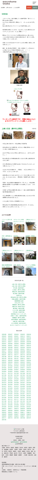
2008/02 (16, 416)
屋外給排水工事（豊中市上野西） (19, 297)
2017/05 (10, 375)
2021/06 (16, 356)
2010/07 (22, 405)
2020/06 (29, 360)
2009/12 (4, 408)
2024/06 (10, 343)
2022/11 (4, 351)
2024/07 (4, 343)
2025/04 (10, 340)
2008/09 (4, 414)
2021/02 (10, 358)
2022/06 (4, 353)
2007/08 (22, 418)
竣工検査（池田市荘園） (19, 293)
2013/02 (16, 393)
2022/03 (22, 353)
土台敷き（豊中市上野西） (19, 289)
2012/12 (29, 393)
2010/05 (4, 406)
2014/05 (16, 388)
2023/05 (29, 347)
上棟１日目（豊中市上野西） (19, 286)
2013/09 (4, 392)
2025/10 (4, 338)
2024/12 (4, 341)
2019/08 (29, 364)
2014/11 (10, 386)
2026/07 (10, 334)
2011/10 (22, 399)
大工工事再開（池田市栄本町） (19, 323)
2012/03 (22, 397)
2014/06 (10, 388)
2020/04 (10, 362)
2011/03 (4, 403)
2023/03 (10, 349)
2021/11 (16, 354)
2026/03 (4, 336)
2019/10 (16, 364)
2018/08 (10, 369)
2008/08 (10, 414)
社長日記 (5, 14)
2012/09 (16, 395)
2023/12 (16, 345)
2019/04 (22, 366)
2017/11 (4, 373)
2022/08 (22, 351)
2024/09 (22, 341)
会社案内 (3, 7)
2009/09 (22, 408)
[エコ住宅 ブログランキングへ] (14, 112)
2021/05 (22, 356)
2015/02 (22, 384)
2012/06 (4, 397)
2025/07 (22, 338)
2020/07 (22, 360)
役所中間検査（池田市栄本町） (19, 319)
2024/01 (10, 345)
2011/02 (10, 403)
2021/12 (10, 354)
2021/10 (22, 354)
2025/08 (16, 338)
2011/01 (16, 403)
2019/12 (4, 364)
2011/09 (29, 399)
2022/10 (10, 351)
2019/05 (16, 366)
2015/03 (16, 384)
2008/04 (4, 416)
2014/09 (22, 386)
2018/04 (4, 371)
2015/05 (4, 384)
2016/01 (16, 380)
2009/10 (16, 408)
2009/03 (29, 410)
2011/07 (10, 401)
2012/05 (10, 397)
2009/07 (4, 410)
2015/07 (22, 382)
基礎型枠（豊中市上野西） (19, 304)
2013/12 (16, 390)
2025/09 (10, 338)
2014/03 (29, 388)
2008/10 (29, 412)
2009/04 (22, 410)
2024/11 (10, 341)
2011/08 (4, 401)
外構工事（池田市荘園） (19, 321)
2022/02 (29, 353)
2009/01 (10, 412)
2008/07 (16, 414)
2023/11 (22, 345)
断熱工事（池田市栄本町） (19, 291)
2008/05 (29, 414)
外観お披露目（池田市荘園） (19, 299)
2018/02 (16, 371)
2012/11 (4, 395)
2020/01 (29, 362)
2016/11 (16, 377)
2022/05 (10, 353)
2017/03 (22, 375)
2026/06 (16, 334)
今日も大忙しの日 (19, 302)
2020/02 (22, 362)
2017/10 (10, 373)
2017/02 (29, 375)
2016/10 (22, 377)
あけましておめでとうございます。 (19, 325)
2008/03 (10, 416)
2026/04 (29, 334)
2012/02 (29, 397)
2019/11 (10, 364)
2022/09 (16, 351)
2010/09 (10, 405)
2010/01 (29, 406)
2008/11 (22, 412)
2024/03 (29, 343)
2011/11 (16, 399)
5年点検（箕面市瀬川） (19, 288)
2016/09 (29, 377)
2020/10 (4, 360)
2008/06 (22, 414)
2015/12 (22, 380)
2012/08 (22, 395)
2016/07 (10, 379)
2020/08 (16, 360)
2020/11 (29, 358)
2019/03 (29, 366)
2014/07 (4, 388)
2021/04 (29, 356)
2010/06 (29, 405)
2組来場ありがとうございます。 (19, 314)
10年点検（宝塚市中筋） (19, 312)
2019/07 (4, 366)
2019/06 (10, 366)
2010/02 (22, 406)
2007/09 (16, 418)
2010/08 (16, 405)
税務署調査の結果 (19, 301)
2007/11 (4, 418)
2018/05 (29, 369)
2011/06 (16, 401)
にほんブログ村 (18, 89)
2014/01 (10, 390)
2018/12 (16, 367)
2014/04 (22, 388)
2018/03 (10, 371)
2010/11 (29, 403)
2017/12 (29, 371)
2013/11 (22, 390)
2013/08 (10, 392)
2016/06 (16, 379)
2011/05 (22, 401)
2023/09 (4, 347)
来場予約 (35, 7)
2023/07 (16, 347)
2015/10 (4, 382)
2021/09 (29, 354)
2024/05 (16, 343)
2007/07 (29, 418)
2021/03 (4, 358)
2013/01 (22, 393)
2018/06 (22, 369)
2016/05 (22, 379)
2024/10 (16, 341)
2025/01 (29, 340)
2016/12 (10, 377)
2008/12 (16, 412)
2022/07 (29, 351)
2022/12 (29, 349)
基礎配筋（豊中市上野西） (19, 317)
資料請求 (29, 7)
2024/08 (29, 341)
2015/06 (29, 382)
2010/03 (16, 406)
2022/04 (16, 353)
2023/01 (22, 349)
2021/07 (10, 356)
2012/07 (29, 395)
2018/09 (4, 369)
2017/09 (16, 373)
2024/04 (22, 343)
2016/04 (29, 379)
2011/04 (29, 401)
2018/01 (22, 371)
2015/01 (29, 384)
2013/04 (4, 393)
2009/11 (10, 408)
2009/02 (4, 412)
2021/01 (16, 358)
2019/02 (4, 367)
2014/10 (16, 386)
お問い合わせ (9, 7)
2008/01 (22, 416)
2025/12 (22, 336)
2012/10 (10, 395)
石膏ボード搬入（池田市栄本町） (19, 315)
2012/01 (4, 399)
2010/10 (4, 405)
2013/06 (22, 392)
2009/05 (16, 410)
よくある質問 (16, 7)
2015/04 (10, 384)
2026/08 (4, 334)
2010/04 (10, 406)
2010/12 (22, 403)
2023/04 (4, 349)
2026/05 (22, 334)
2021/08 (4, 356)
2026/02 (10, 336)
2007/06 (4, 419)
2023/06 (22, 347)
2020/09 (10, 360)
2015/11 (29, 380)
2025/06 (29, 338)
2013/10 (29, 390)
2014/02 (4, 390)
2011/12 (10, 399)
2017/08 (22, 373)
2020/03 (16, 362)
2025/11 (29, 336)
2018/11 (22, 367)
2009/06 (10, 410)
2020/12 (22, 358)
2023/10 (29, 345)
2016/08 (4, 379)
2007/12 (29, 416)
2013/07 (16, 392)
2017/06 (4, 375)
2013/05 (29, 392)
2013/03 (10, 393)
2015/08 (16, 382)
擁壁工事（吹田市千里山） (19, 306)
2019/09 (22, 364)
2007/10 (10, 418)
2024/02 (4, 345)
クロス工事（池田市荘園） (19, 310)
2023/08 (10, 347)
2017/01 (4, 377)
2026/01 (16, 336)
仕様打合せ (19, 295)
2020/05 (4, 362)
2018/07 (16, 369)
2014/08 (29, 386)
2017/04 (16, 375)
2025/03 (16, 340)
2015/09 (10, 382)
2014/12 (4, 386)
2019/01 (10, 367)
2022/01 (4, 354)
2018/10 (29, 367)
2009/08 (29, 408)
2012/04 (16, 397)
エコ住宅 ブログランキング (14, 102)
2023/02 (16, 349)
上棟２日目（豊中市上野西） (19, 284)
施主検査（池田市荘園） (19, 308)
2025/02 (22, 340)
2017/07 (29, 373)
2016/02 (10, 380)
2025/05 (4, 340)
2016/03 (4, 380)
